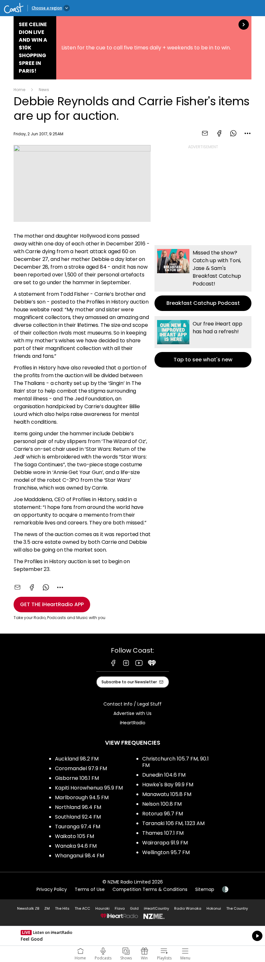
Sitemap (204, 889)
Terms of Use (90, 889)
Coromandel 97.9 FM (81, 768)
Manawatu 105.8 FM (166, 794)
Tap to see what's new (202, 341)
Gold (134, 908)
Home (19, 89)
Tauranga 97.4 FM (77, 826)
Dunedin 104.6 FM (164, 775)
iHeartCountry (156, 908)
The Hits (62, 908)
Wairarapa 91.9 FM (165, 842)
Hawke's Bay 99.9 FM (167, 784)
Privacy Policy (52, 889)
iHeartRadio (132, 722)
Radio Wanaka (187, 908)
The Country (237, 908)
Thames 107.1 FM (163, 833)
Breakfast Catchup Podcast (202, 278)
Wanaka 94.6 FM (76, 846)
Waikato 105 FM (74, 836)
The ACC (82, 908)
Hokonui (214, 908)
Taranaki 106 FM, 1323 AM (173, 823)
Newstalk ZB (28, 908)
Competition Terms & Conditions (149, 889)
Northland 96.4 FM (78, 807)
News (44, 89)
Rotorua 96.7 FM (162, 813)
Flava (120, 908)
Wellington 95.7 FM (166, 852)
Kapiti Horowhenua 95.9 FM (89, 787)
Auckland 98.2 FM (77, 758)
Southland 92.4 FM (78, 817)
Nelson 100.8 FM (162, 804)
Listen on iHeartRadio (132, 936)
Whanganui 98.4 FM (79, 855)
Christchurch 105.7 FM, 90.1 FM (175, 762)
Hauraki (102, 908)
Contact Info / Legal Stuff (132, 704)
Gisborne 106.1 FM (77, 778)
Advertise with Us (132, 713)
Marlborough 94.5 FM (82, 797)
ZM (47, 908)
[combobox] (247, 133)
